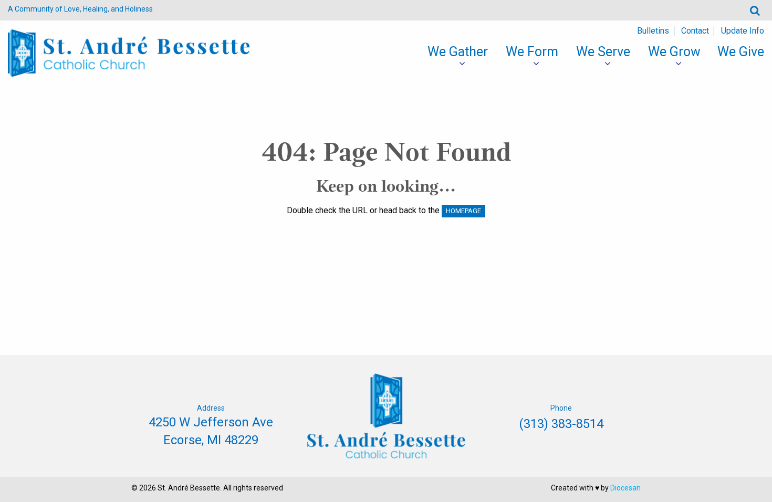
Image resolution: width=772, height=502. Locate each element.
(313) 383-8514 (561, 423)
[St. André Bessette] (128, 52)
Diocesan (625, 488)
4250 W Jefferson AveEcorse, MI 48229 (211, 431)
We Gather (457, 51)
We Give (740, 51)
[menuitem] (458, 51)
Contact (695, 31)
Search (755, 10)
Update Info (742, 31)
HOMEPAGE (463, 211)
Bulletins (653, 31)
